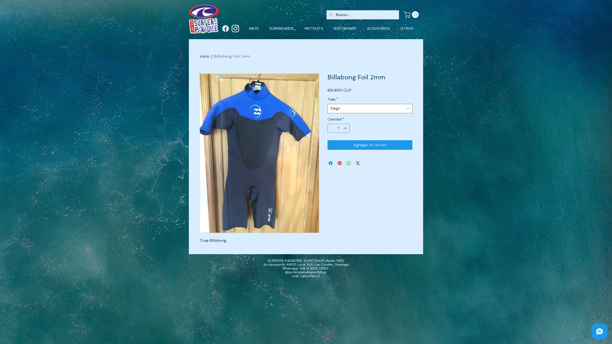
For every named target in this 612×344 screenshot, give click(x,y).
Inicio (204, 56)
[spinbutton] (338, 128)
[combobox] (370, 108)
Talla (333, 99)
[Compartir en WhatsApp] (349, 163)
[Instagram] (235, 28)
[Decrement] (331, 128)
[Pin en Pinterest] (340, 163)
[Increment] (346, 128)
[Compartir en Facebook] (330, 163)
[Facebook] (225, 28)
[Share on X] (358, 163)
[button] (412, 14)
